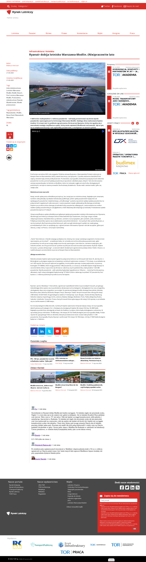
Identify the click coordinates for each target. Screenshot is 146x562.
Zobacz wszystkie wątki (74, 507)
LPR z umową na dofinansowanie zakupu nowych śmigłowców (64, 360)
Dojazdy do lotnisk (74, 496)
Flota (69, 492)
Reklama (41, 492)
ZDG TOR (41, 485)
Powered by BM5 (28, 559)
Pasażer (32, 33)
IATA (69, 500)
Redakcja (41, 489)
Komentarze (82, 33)
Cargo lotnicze (72, 494)
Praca (132, 33)
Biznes (48, 33)
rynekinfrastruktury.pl (42, 1)
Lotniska (15, 33)
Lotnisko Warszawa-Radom (77, 503)
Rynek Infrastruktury (16, 487)
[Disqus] (68, 433)
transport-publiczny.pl (58, 1)
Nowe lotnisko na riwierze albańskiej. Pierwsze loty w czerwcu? (90, 360)
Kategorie (22, 6)
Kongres (116, 33)
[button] (132, 126)
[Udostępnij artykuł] (11, 145)
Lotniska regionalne (74, 498)
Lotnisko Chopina (74, 485)
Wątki (100, 33)
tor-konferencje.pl (73, 1)
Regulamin (42, 494)
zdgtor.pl (84, 1)
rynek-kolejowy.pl (27, 1)
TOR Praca (12, 494)
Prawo (64, 33)
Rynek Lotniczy (14, 492)
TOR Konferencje (44, 487)
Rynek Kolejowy (14, 485)
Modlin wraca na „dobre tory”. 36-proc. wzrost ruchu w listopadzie (42, 387)
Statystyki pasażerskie (75, 489)
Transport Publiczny (16, 489)
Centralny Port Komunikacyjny (78, 487)
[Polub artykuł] (7, 145)
